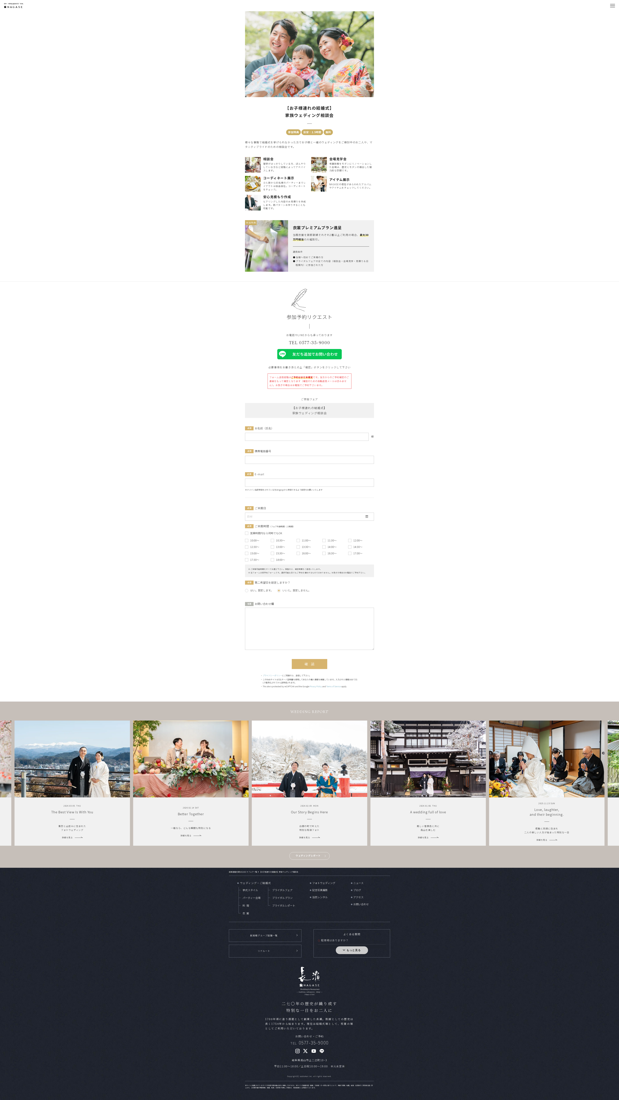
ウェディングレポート (308, 855)
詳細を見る (67, 837)
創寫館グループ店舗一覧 (264, 935)
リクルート (264, 950)
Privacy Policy (316, 686)
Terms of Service (333, 686)
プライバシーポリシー (272, 675)
